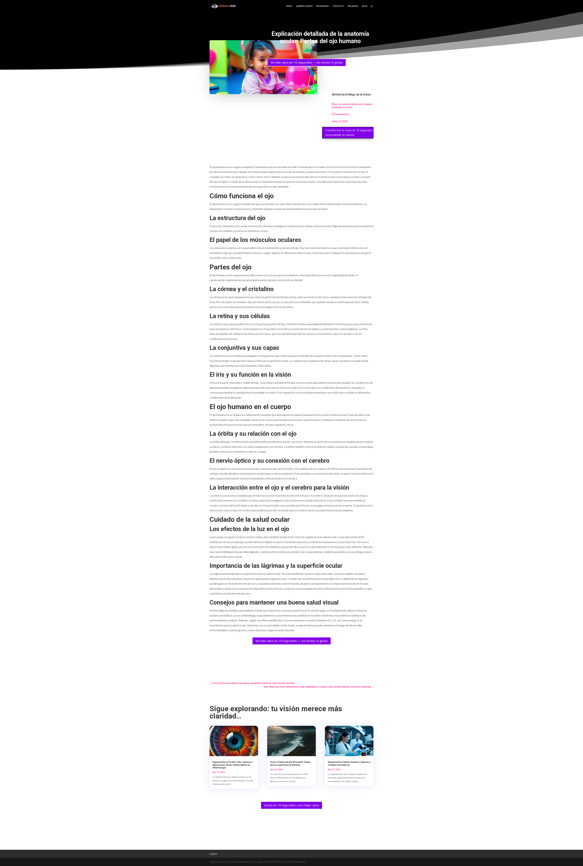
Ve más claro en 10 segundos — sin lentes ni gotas (307, 62)
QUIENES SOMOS (304, 6)
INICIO (289, 6)
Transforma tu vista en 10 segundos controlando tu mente (349, 132)
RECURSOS (353, 6)
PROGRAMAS (322, 6)
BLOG (364, 6)
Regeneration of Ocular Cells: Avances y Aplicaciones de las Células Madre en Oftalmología (232, 765)
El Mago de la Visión (358, 94)
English (213, 853)
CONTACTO (338, 6)
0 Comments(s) (340, 114)
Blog (334, 104)
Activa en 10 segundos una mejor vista (291, 805)
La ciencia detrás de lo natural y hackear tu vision (352, 106)
